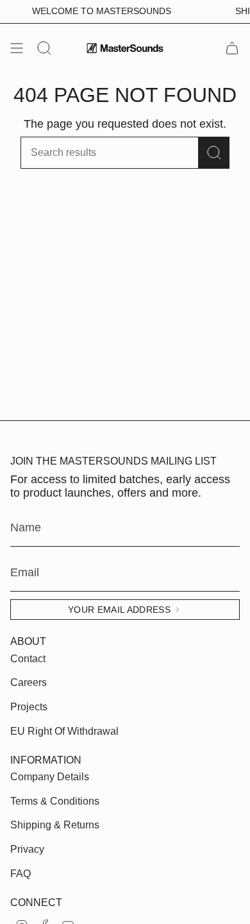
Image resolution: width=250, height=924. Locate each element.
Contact (28, 658)
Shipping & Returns (54, 824)
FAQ (20, 873)
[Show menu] (16, 48)
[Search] (214, 153)
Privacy (27, 849)
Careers (28, 682)
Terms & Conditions (54, 801)
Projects (28, 706)
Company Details (49, 776)
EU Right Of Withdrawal (64, 731)
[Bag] (232, 48)
